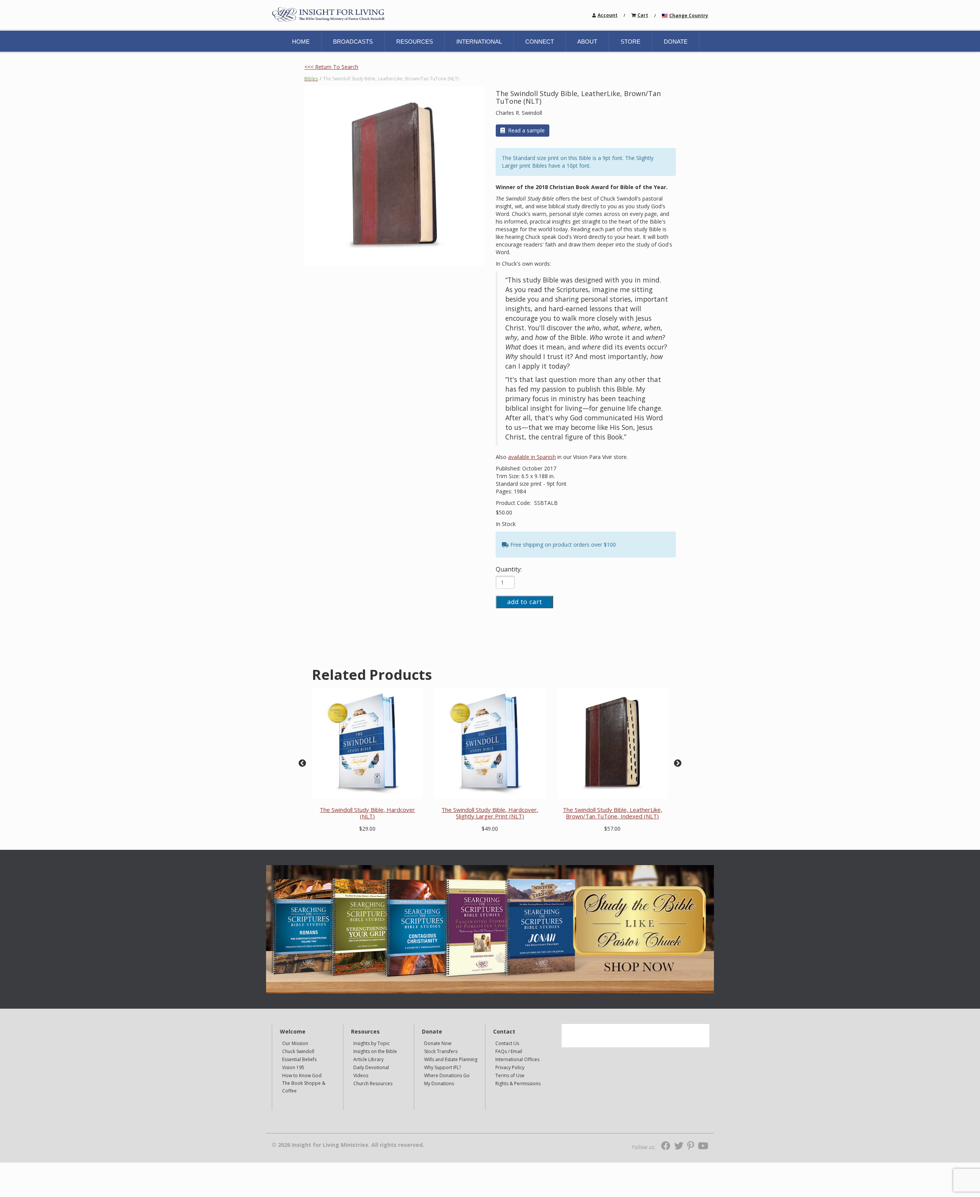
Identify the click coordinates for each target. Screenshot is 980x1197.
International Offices (517, 1059)
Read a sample (526, 130)
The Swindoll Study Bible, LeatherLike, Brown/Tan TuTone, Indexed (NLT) (612, 813)
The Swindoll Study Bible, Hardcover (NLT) (367, 813)
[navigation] (607, 14)
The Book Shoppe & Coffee (303, 1087)
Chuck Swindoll (298, 1051)
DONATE (676, 41)
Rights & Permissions (518, 1083)
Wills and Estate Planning (450, 1059)
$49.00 (490, 828)
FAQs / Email (508, 1051)
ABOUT (587, 41)
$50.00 (504, 512)
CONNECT (539, 41)
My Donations (439, 1083)
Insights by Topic (371, 1043)
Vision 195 (293, 1067)
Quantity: (509, 569)
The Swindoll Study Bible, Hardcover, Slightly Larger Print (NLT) (489, 813)
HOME (301, 41)
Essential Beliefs (299, 1059)
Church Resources (372, 1083)
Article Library (368, 1059)
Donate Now (437, 1043)
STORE (630, 41)
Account (607, 15)
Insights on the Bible (375, 1051)
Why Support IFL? (442, 1067)
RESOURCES (414, 41)
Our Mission (295, 1043)
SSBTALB (546, 502)
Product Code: (514, 502)
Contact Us (507, 1043)
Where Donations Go (447, 1075)
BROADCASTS (353, 41)
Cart (642, 15)
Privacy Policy (509, 1067)
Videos (360, 1075)
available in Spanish (532, 457)
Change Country (688, 15)
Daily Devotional (371, 1067)
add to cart (524, 602)
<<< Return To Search (331, 66)
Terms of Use (509, 1075)
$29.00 (367, 828)
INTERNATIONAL (479, 41)
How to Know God (302, 1075)
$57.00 (612, 828)
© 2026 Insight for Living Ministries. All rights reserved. (348, 1145)
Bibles (311, 78)
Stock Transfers (440, 1051)
